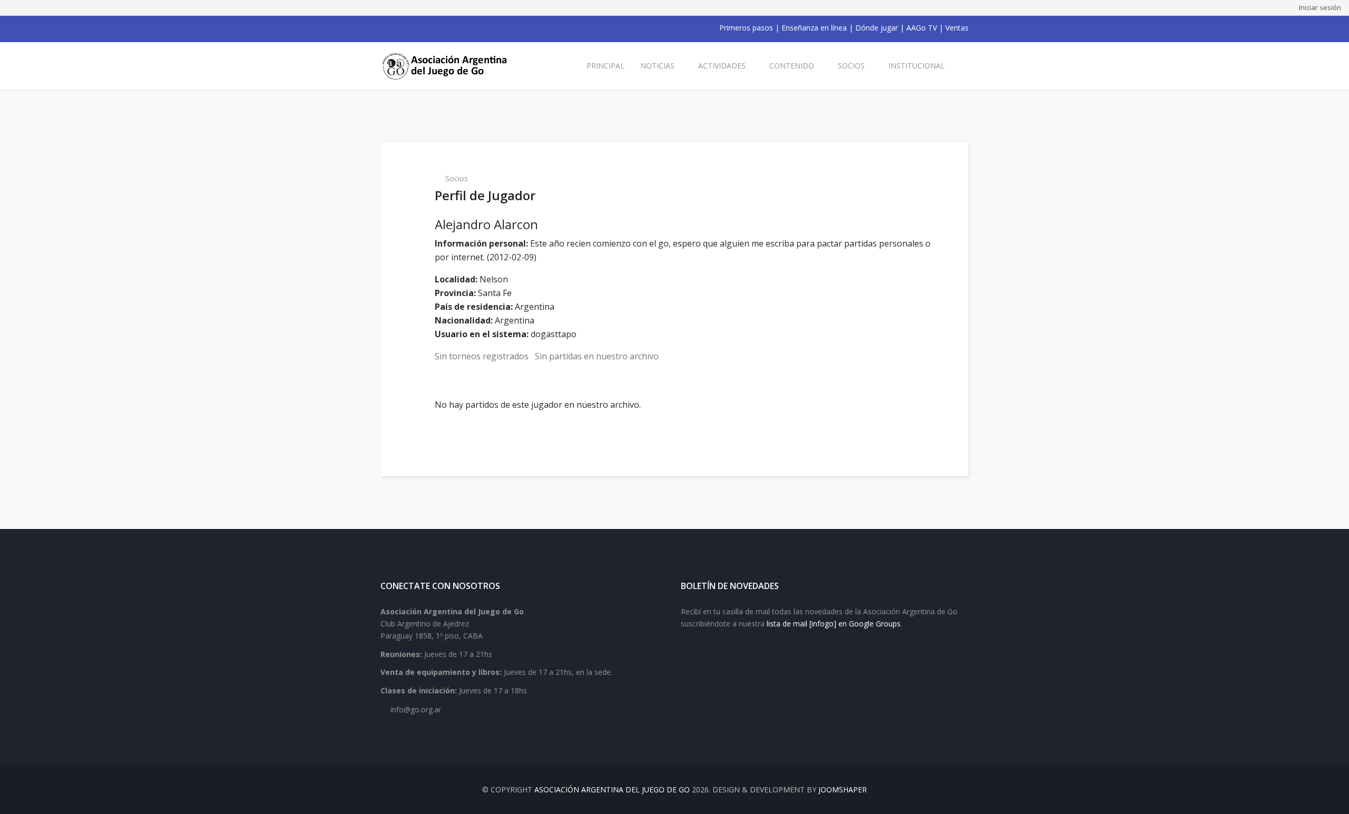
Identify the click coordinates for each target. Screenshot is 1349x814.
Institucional (916, 66)
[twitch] (439, 28)
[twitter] (398, 28)
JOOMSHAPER (842, 789)
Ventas (957, 28)
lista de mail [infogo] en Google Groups (834, 624)
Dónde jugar (876, 28)
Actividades (722, 66)
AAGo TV (921, 28)
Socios (851, 66)
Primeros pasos (746, 28)
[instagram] (426, 28)
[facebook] (385, 28)
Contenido (791, 66)
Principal (605, 66)
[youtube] (412, 28)
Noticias (657, 66)
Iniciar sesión (1320, 7)
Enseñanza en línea (814, 28)
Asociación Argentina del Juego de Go (612, 789)
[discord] (453, 28)
